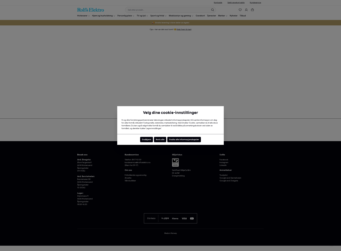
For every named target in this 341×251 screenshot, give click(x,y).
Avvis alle (160, 139)
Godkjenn (146, 139)
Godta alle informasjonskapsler (184, 139)
